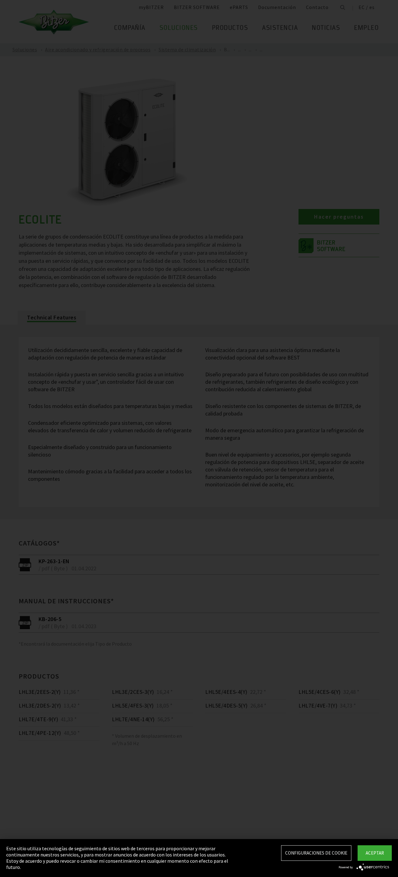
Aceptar (375, 853)
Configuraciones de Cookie (316, 853)
